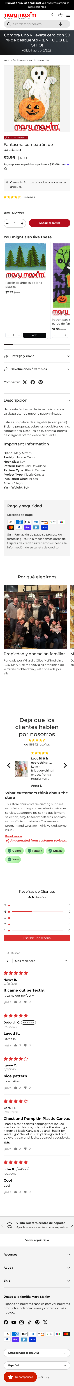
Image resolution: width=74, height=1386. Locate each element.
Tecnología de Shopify (37, 1377)
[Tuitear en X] (25, 382)
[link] (25, 261)
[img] (37, 740)
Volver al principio (37, 1240)
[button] (60, 24)
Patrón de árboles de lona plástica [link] (23, 284)
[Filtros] (7, 961)
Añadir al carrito (49, 223)
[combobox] (37, 24)
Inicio (7, 60)
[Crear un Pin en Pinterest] (41, 382)
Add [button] (34, 335)
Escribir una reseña (37, 938)
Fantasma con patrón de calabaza (31, 60)
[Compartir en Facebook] (33, 382)
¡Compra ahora (45, 6)
